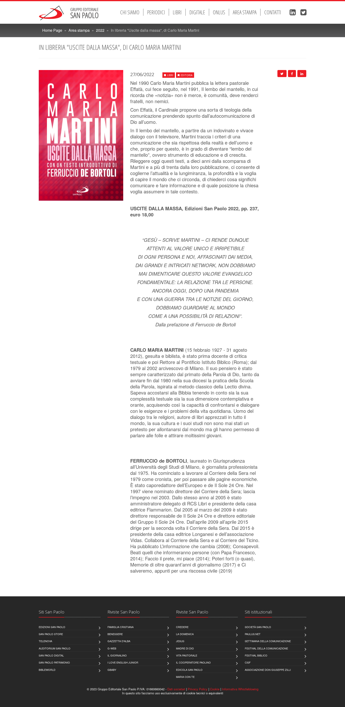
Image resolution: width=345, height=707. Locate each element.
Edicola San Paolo (189, 670)
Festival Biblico (256, 655)
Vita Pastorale (186, 655)
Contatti (272, 12)
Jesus (180, 641)
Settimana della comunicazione (268, 641)
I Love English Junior (122, 662)
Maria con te (185, 677)
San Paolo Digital (51, 655)
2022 (100, 30)
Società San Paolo (258, 627)
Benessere (115, 634)
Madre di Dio (185, 648)
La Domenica (185, 634)
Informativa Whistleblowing (240, 689)
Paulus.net (253, 634)
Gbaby (111, 670)
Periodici (156, 12)
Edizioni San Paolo (52, 627)
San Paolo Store (51, 634)
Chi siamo (129, 12)
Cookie (214, 689)
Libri (177, 12)
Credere (182, 627)
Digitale (197, 12)
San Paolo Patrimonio (54, 662)
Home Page (52, 30)
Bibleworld (47, 670)
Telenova (45, 641)
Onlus (219, 12)
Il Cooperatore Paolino (193, 662)
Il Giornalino (117, 655)
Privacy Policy (197, 689)
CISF (248, 662)
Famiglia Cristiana (120, 627)
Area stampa (245, 12)
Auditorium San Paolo (54, 648)
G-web (111, 648)
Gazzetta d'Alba (118, 641)
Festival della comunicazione (266, 648)
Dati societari (176, 689)
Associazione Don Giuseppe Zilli (268, 670)
